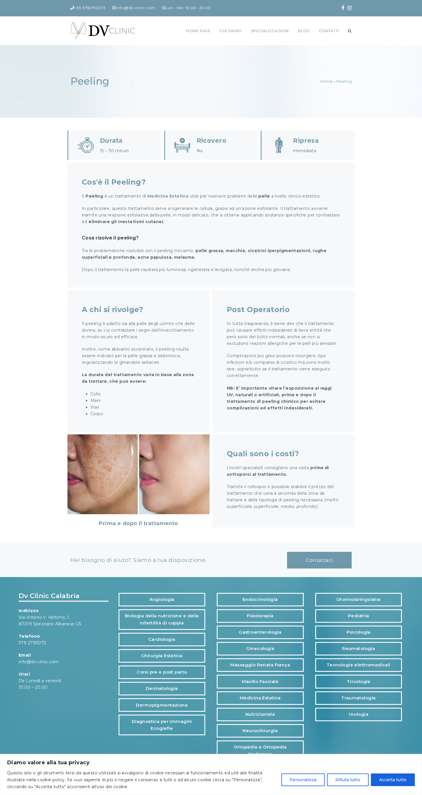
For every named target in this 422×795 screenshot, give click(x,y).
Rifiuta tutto (347, 779)
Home (326, 81)
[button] (350, 31)
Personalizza (303, 779)
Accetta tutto (392, 779)
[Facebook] (342, 8)
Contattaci (319, 560)
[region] (211, 774)
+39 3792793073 (89, 7)
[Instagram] (349, 8)
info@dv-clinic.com (135, 7)
